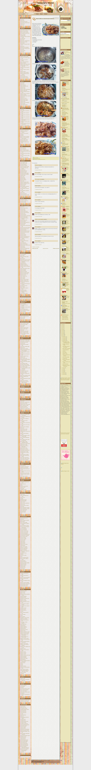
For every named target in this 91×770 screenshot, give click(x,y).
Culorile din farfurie (65, 317)
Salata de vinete (23, 101)
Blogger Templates (34, 761)
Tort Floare (22, 687)
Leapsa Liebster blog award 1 (25, 724)
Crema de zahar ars (23, 610)
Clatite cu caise (23, 678)
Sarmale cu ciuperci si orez (24, 280)
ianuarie (64, 374)
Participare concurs (23, 736)
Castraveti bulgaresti (24, 164)
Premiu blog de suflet (24, 742)
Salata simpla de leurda (24, 104)
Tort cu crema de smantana (24, 689)
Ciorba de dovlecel (23, 214)
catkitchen (63, 203)
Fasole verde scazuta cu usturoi (25, 268)
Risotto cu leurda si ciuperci (25, 279)
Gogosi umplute (23, 543)
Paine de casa (23, 504)
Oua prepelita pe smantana (24, 77)
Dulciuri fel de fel (64, 112)
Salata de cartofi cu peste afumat (25, 89)
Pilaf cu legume (23, 278)
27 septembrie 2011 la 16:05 (38, 216)
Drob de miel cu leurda (24, 403)
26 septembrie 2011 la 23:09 (38, 176)
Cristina (36, 206)
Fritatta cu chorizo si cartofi (24, 56)
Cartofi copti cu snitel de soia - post (67, 297)
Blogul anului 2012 (23, 707)
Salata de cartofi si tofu (24, 90)
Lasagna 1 (22, 134)
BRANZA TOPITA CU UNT (67, 228)
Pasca (21, 556)
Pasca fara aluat (23, 560)
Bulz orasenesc (23, 258)
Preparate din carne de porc (41, 159)
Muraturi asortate (23, 178)
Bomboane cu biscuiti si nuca (25, 598)
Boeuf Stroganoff (23, 465)
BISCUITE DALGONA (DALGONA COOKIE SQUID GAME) (66, 140)
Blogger (49, 760)
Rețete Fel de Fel (64, 154)
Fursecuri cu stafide (23, 538)
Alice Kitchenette (64, 295)
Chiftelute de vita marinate (24, 467)
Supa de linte (67, 260)
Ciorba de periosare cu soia (25, 228)
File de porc (22, 19)
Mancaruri (36, 159)
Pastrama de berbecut (24, 406)
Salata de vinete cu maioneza (25, 102)
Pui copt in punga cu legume (25, 364)
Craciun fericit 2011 (23, 710)
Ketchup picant (23, 177)
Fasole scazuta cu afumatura (25, 426)
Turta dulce (22, 673)
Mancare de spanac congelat (25, 272)
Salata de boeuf (23, 87)
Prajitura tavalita (23, 566)
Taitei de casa (23, 23)
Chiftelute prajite (23, 35)
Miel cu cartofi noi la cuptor (24, 405)
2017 (62, 328)
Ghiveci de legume (23, 269)
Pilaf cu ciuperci (23, 277)
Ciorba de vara (23, 239)
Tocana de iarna (23, 185)
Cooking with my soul (65, 163)
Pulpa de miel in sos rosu (24, 407)
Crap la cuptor (23, 325)
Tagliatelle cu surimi (23, 489)
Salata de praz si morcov (24, 99)
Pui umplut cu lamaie (24, 372)
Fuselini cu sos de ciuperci (24, 133)
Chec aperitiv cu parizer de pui (25, 33)
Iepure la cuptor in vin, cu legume (25, 388)
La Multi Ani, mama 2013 (24, 723)
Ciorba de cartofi (23, 210)
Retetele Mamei (64, 305)
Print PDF (36, 157)
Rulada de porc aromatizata (25, 47)
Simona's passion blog (65, 190)
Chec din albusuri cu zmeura (25, 525)
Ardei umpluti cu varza (24, 163)
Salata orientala (23, 103)
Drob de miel (22, 39)
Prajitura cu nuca (23, 648)
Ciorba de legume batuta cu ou (25, 222)
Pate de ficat (22, 20)
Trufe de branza (23, 50)
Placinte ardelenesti (23, 561)
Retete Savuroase (65, 316)
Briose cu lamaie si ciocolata (25, 520)
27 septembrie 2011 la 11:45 (38, 203)
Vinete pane (22, 51)
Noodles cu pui (23, 357)
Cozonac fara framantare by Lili (25, 534)
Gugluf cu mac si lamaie (24, 544)
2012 (62, 334)
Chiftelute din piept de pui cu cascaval (68, 215)
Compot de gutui (23, 169)
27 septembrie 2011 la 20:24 (38, 231)
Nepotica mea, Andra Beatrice (25, 729)
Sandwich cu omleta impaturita (25, 125)
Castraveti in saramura (24, 165)
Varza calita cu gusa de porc (25, 457)
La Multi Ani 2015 (23, 720)
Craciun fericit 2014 (23, 712)
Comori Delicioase (65, 220)
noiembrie (64, 338)
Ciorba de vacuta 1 (23, 234)
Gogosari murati (23, 175)
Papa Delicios (64, 239)
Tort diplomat (22, 693)
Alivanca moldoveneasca (68, 192)
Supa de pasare (23, 247)
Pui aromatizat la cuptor (24, 363)
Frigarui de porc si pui (24, 430)
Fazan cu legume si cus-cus (25, 316)
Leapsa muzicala (23, 728)
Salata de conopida (23, 94)
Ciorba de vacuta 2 (23, 235)
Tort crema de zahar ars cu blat (25, 688)
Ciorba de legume (23, 221)
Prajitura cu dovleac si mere (65, 306)
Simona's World (45, 3)
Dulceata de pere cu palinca (25, 174)
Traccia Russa (23, 568)
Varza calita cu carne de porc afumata (45, 18)
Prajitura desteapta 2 (24, 657)
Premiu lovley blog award (24, 744)
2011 (62, 335)
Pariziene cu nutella (23, 555)
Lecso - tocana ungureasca (24, 61)
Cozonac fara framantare (24, 533)
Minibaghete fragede (24, 499)
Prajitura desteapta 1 (24, 656)
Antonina (36, 234)
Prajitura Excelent (23, 628)
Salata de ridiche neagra (24, 100)
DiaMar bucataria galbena (39, 219)
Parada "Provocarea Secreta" (25, 730)
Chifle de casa (23, 497)
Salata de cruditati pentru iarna (25, 183)
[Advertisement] (45, 15)
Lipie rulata (22, 109)
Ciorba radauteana (23, 242)
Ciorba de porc (23, 233)
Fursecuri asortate (23, 537)
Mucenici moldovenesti (24, 548)
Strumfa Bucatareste (65, 282)
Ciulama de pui (23, 343)
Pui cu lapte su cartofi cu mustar (25, 365)
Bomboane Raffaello (24, 596)
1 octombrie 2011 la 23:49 (38, 238)
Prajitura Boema (23, 625)
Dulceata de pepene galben (25, 173)
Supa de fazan (23, 246)
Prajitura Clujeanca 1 (24, 626)
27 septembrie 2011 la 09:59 (38, 189)
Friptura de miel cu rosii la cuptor (25, 404)
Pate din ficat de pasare (24, 21)
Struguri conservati (23, 184)
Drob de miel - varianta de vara (25, 40)
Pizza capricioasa (23, 147)
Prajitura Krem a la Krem (24, 629)
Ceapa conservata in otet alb (25, 166)
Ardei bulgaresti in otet (24, 162)
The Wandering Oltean (65, 288)
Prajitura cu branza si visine (25, 638)
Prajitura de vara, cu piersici (67, 198)
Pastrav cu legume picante (24, 327)
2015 (62, 330)
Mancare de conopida (24, 271)
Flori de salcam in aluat (24, 536)
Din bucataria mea (38, 179)
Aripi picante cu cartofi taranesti (25, 341)
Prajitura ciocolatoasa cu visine (25, 631)
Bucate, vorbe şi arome (65, 146)
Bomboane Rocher (23, 597)
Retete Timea (64, 187)
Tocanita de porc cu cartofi (24, 451)
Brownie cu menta (23, 599)
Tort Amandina (23, 686)
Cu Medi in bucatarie (65, 116)
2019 (62, 325)
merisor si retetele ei (65, 253)
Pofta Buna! (64, 88)
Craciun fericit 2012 (23, 711)
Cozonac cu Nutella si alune (65, 188)
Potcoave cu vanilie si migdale (25, 562)
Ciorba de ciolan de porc (24, 211)
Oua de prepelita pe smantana (25, 310)
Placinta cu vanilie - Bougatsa (25, 582)
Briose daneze (23, 521)
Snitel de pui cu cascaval (24, 380)
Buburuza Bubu (64, 272)
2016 (62, 329)
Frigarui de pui (23, 347)
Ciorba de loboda (23, 223)
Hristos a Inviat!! (64, 204)
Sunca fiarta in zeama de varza (25, 22)
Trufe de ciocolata (23, 672)
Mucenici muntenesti (24, 549)
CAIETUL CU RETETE (65, 81)
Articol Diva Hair (23, 706)
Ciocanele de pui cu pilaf (24, 342)
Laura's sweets (64, 246)
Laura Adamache (64, 134)
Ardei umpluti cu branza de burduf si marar (67, 52)
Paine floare (22, 506)
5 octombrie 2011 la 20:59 (38, 244)
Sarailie (22, 663)
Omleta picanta (23, 75)
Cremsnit (22, 611)
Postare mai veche (56, 248)
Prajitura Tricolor (23, 630)
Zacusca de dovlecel (24, 193)
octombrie (64, 339)
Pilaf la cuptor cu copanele (66, 348)
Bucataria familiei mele (65, 98)
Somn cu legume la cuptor (24, 332)
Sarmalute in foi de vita (24, 285)
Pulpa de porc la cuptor (24, 444)
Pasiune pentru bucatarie (66, 233)
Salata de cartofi (23, 88)
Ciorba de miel (23, 224)
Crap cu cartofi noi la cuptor (24, 323)
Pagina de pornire (45, 248)
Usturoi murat (22, 192)
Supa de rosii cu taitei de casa (25, 248)
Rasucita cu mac (23, 567)
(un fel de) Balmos (23, 254)
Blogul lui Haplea (64, 138)
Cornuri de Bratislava (24, 528)
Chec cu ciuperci (23, 34)
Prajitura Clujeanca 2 (24, 627)
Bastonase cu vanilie (24, 590)
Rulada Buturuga (23, 659)
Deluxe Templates (41, 761)
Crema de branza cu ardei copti (67, 83)
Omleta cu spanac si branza (25, 72)
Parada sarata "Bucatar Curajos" (25, 735)
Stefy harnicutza (64, 213)
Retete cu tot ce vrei (65, 319)
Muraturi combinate (23, 179)
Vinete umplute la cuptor (24, 293)
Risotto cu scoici (23, 487)
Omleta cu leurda (23, 71)
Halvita (22, 615)
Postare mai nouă (35, 248)
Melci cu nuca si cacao (24, 546)
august (64, 367)
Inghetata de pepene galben (25, 701)
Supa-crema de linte (23, 249)
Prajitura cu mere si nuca (24, 643)
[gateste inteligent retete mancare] (65, 464)
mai (63, 371)
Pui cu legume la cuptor (24, 366)
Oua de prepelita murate (24, 76)
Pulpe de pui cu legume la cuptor (25, 375)
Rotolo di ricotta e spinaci (24, 139)
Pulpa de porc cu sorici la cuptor (25, 443)
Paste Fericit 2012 (23, 737)
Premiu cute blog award (24, 743)
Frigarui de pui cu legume (24, 348)
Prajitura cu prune (23, 651)
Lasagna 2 (22, 135)
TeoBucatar (37, 165)
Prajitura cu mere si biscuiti (67, 168)
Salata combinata (23, 311)
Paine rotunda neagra (24, 509)
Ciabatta (22, 498)
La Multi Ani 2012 (23, 719)
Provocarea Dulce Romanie (25, 748)
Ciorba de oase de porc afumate (25, 227)
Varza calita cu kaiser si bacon (25, 458)
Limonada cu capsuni (24, 199)
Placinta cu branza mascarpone (25, 577)
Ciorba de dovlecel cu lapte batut (25, 215)
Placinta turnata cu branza (24, 584)
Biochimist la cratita (65, 173)
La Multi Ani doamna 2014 (24, 721)
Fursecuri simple (23, 539)
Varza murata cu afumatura (24, 459)
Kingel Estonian (23, 545)
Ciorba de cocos (23, 213)
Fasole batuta (23, 82)
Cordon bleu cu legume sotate (25, 346)
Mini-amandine (23, 616)
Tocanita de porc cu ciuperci (25, 454)
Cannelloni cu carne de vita (24, 466)
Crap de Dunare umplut (24, 324)
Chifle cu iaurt (23, 494)
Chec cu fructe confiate (24, 522)
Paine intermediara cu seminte (25, 507)
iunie (63, 370)
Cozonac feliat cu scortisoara (25, 535)
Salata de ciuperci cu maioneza (25, 93)
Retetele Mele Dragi (65, 108)
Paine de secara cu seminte (25, 505)
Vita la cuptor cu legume (24, 476)
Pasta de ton (22, 46)
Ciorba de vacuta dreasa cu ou (25, 236)
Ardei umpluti (22, 255)
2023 (62, 324)
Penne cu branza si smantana (25, 136)
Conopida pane (23, 38)
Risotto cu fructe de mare (24, 486)
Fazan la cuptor (23, 317)
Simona (36, 172)
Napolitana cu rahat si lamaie (25, 617)
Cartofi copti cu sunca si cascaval (25, 259)
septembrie (64, 340)
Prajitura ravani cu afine (24, 658)
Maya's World (64, 259)
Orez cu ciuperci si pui (24, 358)
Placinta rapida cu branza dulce (25, 583)
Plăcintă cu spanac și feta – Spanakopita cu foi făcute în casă (65, 110)
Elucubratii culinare (65, 308)
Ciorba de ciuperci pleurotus (25, 212)
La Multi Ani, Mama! (23, 722)
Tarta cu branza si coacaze (24, 669)
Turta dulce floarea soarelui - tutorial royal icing (67, 222)
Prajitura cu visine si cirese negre (25, 655)
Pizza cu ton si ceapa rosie (24, 157)
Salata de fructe (23, 662)
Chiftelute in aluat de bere (24, 265)
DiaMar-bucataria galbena (66, 226)
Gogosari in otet (65, 353)
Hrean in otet (22, 176)
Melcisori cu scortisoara (24, 547)
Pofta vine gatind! (64, 266)
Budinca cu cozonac (23, 600)
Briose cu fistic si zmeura (67, 94)
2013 (62, 333)
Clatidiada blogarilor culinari (25, 709)
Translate (67, 34)
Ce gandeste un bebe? (24, 708)
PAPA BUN (63, 105)
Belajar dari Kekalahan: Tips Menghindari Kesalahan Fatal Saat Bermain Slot (66, 124)
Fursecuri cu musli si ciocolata (66, 303)
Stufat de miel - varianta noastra (25, 408)
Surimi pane (22, 49)
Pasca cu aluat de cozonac (24, 557)
